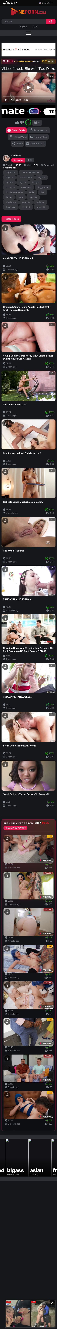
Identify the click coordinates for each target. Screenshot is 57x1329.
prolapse (40, 202)
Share (20, 143)
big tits (22, 182)
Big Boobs (10, 172)
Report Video (20, 137)
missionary (11, 202)
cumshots (10, 187)
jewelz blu (41, 207)
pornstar (26, 202)
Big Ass (9, 177)
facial (31, 192)
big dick (9, 182)
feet (42, 192)
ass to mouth (25, 177)
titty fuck (26, 207)
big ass (41, 177)
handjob (33, 197)
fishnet (9, 197)
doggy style (43, 187)
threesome (11, 207)
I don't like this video (22, 122)
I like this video (17, 122)
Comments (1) (38, 143)
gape (21, 197)
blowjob (35, 182)
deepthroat (26, 187)
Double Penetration (31, 172)
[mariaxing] (6, 158)
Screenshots (41, 137)
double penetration (14, 192)
